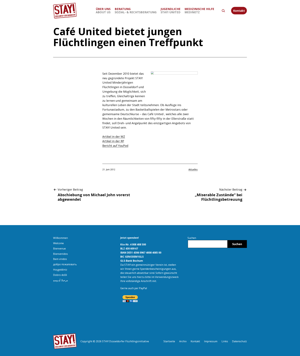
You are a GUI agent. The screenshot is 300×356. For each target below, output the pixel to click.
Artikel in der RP (113, 141)
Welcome (58, 243)
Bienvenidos (60, 254)
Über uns (103, 10)
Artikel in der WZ (113, 136)
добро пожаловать (65, 264)
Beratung (136, 10)
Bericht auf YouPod (115, 145)
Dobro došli (60, 275)
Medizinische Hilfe (199, 10)
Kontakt (239, 10)
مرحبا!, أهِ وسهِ (60, 280)
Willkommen (60, 238)
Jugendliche (170, 10)
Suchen (192, 238)
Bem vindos (60, 259)
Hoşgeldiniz (60, 269)
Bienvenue (59, 248)
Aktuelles (193, 169)
